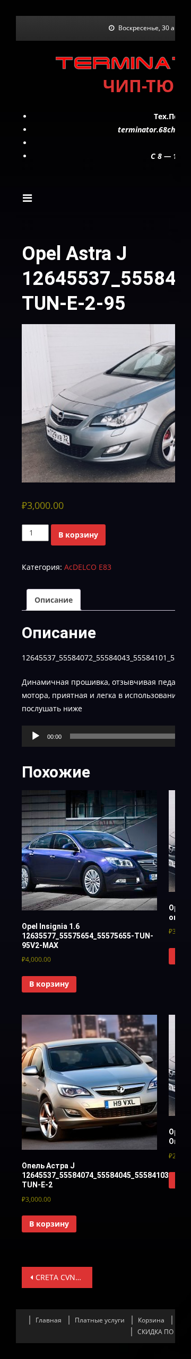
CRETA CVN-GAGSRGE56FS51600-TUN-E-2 (64, 1277)
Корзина (151, 1320)
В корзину (78, 535)
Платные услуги (100, 1320)
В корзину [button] (49, 984)
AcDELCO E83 (87, 567)
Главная (49, 1320)
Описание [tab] (53, 600)
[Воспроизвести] (35, 736)
